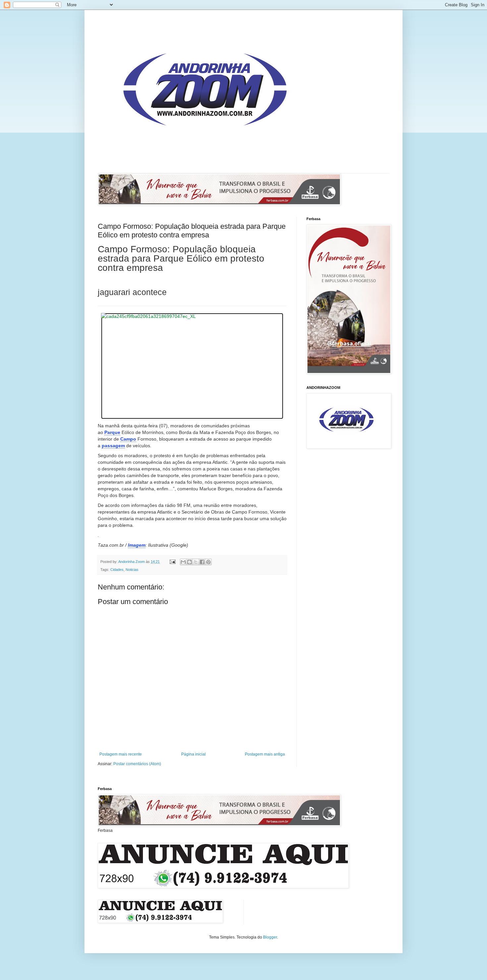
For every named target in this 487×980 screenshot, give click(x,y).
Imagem (136, 545)
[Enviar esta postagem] (172, 562)
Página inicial (193, 754)
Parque (112, 432)
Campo (128, 439)
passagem (113, 445)
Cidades (117, 570)
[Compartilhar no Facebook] (202, 562)
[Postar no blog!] (189, 562)
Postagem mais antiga (265, 754)
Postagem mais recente (120, 754)
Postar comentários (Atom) (137, 764)
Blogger (270, 937)
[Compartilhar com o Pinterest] (208, 562)
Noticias (132, 570)
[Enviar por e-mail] (183, 562)
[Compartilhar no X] (195, 562)
